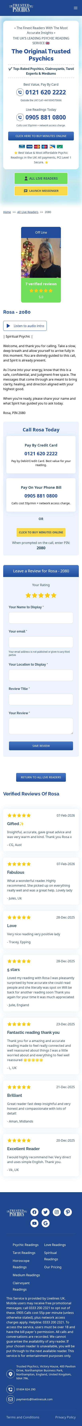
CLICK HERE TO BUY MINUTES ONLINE (41, 136)
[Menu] (75, 8)
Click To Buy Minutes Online (41, 532)
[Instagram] (57, 1212)
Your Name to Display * (26, 607)
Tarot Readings (24, 1253)
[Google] (46, 1223)
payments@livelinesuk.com (34, 1399)
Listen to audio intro (29, 326)
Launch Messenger (44, 191)
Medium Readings (26, 1275)
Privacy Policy (65, 1417)
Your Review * (19, 713)
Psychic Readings (26, 1245)
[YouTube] (34, 1223)
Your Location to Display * (28, 664)
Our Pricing (53, 1267)
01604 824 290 (25, 1389)
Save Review (41, 746)
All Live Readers (43, 178)
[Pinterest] (68, 1212)
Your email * (39, 643)
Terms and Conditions (22, 1417)
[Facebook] (34, 1212)
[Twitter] (46, 1212)
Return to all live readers (41, 777)
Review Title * (19, 689)
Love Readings (55, 1245)
